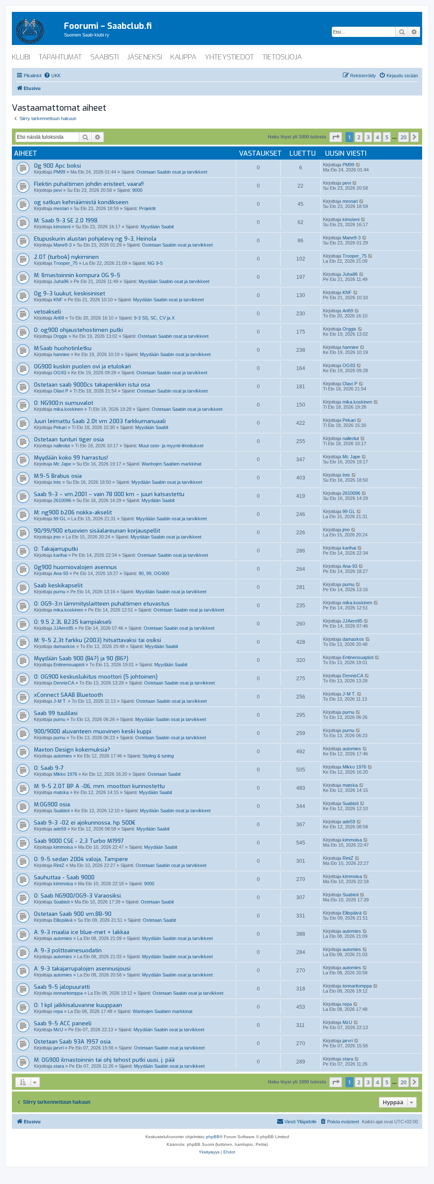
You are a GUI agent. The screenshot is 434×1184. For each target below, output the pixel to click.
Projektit (147, 208)
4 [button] (377, 137)
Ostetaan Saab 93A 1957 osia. (73, 1041)
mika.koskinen (68, 409)
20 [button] (403, 137)
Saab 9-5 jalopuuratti (62, 986)
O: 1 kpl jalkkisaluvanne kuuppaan (78, 1005)
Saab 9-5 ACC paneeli (63, 1023)
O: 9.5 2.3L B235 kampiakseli (72, 622)
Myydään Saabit (157, 226)
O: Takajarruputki (56, 549)
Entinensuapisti (68, 664)
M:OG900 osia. (52, 804)
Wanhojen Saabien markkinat (171, 463)
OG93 (59, 372)
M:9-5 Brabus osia (58, 476)
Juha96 (61, 281)
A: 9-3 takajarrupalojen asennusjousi (82, 968)
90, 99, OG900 (154, 573)
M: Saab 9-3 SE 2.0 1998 (65, 220)
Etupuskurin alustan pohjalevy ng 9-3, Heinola (95, 238)
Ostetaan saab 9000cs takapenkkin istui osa (92, 384)
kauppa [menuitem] (183, 57)
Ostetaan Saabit (164, 774)
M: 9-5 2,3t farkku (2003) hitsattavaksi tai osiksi (97, 640)
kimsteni (61, 226)
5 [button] (386, 137)
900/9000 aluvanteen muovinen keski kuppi (92, 731)
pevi (57, 190)
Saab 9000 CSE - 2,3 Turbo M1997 (79, 841)
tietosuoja (282, 57)
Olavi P (60, 390)
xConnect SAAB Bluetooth (68, 695)
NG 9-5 (155, 263)
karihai (60, 555)
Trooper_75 (65, 263)
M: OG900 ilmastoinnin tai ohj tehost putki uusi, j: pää (104, 1059)
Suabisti (61, 810)
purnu (59, 591)
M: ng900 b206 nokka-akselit (73, 512)
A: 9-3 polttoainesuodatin (68, 950)
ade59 (59, 828)
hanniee (61, 354)
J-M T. (60, 701)
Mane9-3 (62, 244)
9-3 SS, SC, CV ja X (154, 317)
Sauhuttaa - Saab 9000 (64, 877)
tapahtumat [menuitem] (60, 57)
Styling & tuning (158, 755)
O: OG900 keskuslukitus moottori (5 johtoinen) (96, 676)
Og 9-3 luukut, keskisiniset (69, 293)
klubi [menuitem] (21, 57)
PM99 (59, 171)
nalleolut (61, 445)
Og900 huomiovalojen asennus (75, 567)
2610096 (62, 500)
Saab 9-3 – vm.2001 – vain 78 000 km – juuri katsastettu (109, 494)
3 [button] (368, 137)
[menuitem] (52, 75)
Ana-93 (60, 573)
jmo (57, 536)
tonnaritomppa (68, 993)
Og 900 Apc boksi (57, 165)
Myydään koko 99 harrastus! (71, 457)
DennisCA (63, 682)
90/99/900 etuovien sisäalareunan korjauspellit (97, 530)
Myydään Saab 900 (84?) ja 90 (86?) (81, 658)
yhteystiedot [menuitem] (229, 57)
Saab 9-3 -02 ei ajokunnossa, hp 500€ (85, 822)
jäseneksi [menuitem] (144, 57)
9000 (137, 190)
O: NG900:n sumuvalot (63, 403)
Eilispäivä (62, 920)
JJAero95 (63, 628)
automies (62, 755)
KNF (58, 299)
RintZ (58, 865)
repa (58, 1011)
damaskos (64, 646)
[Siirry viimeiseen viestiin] (358, 164)
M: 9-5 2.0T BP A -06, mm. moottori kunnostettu (99, 786)
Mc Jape (62, 463)
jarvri (58, 1047)
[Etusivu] (38, 29)
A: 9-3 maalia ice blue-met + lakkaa (81, 932)
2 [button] (358, 137)
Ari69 (58, 317)
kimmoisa (63, 847)
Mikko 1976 (65, 774)
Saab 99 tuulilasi (56, 713)
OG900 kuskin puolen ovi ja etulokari (82, 366)
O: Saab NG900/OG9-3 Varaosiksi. (78, 895)
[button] (335, 137)
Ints (57, 482)
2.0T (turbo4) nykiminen (66, 257)
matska (61, 792)
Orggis (60, 336)
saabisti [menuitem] (104, 57)
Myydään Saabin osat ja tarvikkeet (174, 281)
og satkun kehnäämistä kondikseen (81, 202)
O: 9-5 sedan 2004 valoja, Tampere (81, 859)
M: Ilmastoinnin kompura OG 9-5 (77, 275)
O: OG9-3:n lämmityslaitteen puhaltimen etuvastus (102, 603)
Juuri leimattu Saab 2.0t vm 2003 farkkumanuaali (100, 421)
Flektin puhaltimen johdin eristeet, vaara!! (89, 184)
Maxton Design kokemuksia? (72, 749)
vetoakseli (47, 311)
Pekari (60, 427)
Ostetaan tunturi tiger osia (69, 439)
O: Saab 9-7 (49, 768)
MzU (58, 1029)
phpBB (213, 1136)
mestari (61, 208)
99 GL (59, 518)
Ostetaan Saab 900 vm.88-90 (72, 913)
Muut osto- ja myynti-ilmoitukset (171, 445)
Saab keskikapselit (58, 585)
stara (58, 1066)
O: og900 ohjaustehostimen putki (78, 330)
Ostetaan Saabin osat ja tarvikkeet (171, 171)
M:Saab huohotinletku (63, 348)
